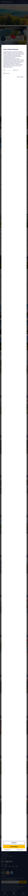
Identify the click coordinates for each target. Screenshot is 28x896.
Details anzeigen (20, 76)
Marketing (7, 73)
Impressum (8, 849)
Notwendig (7, 70)
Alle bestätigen (14, 846)
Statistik (16, 70)
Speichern (14, 842)
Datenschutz (21, 849)
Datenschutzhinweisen (7, 67)
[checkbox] (4, 70)
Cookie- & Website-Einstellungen (10, 49)
